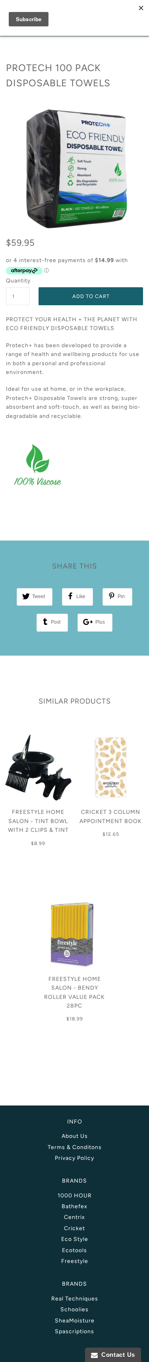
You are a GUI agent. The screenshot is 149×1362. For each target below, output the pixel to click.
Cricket (74, 1228)
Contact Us (116, 1354)
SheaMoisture (75, 1320)
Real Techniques (74, 1298)
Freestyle (74, 1261)
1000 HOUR (75, 1195)
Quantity (18, 280)
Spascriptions (74, 1331)
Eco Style (74, 1239)
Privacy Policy (74, 1158)
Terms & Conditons (75, 1147)
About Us (75, 1136)
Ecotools (74, 1250)
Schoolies (74, 1309)
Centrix (74, 1217)
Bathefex (74, 1206)
